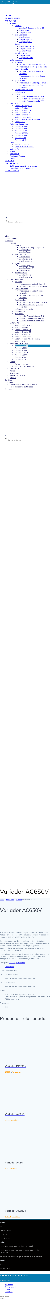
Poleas (12, 151)
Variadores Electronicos (19, 124)
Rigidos (17, 44)
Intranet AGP (5, 1268)
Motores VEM (20, 121)
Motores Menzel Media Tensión (27, 119)
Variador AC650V (21, 126)
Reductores (19, 94)
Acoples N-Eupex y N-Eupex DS (31, 28)
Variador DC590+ (21, 133)
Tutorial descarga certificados (21, 168)
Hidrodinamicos (21, 53)
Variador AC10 (20, 140)
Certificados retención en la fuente (23, 166)
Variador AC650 (21, 128)
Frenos (12, 142)
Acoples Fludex (25, 55)
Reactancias (14, 153)
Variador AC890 (21, 135)
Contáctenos (5, 1238)
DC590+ (8, 1072)
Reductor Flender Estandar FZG (31, 101)
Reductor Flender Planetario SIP (31, 99)
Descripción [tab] (9, 967)
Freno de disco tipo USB (24, 147)
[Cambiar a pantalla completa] (3, 1296)
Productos (10, 21)
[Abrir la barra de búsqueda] (6, 219)
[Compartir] (6, 1296)
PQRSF (2, 1264)
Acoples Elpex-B (25, 39)
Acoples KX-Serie (26, 58)
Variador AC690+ (21, 131)
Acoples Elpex (24, 37)
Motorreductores (16, 60)
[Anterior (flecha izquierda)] (1, 1298)
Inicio (8, 15)
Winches (13, 158)
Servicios (9, 160)
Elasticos (18, 26)
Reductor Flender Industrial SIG (31, 96)
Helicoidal (18, 62)
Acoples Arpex (25, 51)
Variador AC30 (20, 137)
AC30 (7, 1168)
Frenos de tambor (22, 144)
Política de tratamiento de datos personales (17, 1246)
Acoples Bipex (24, 30)
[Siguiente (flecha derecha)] (3, 1298)
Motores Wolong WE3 (23, 106)
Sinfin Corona (20, 92)
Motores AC (14, 103)
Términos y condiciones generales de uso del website (21, 1256)
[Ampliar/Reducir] (1, 1296)
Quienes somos (12, 18)
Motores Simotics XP (23, 115)
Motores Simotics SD (23, 112)
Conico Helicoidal (21, 69)
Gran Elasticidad (21, 35)
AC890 (7, 1120)
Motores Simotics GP (23, 110)
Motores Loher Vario (23, 117)
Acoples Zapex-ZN (26, 46)
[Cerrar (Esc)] (8, 1296)
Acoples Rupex (25, 32)
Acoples (13, 23)
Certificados (11, 163)
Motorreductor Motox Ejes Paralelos (33, 83)
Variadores (10, 899)
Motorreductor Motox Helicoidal (32, 64)
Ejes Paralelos (20, 80)
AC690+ (8, 1216)
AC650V (19, 899)
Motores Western (21, 108)
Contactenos (12, 170)
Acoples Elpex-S (25, 42)
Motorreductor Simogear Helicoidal (33, 67)
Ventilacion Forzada (17, 156)
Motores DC (14, 149)
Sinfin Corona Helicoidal (24, 90)
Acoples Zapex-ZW (26, 48)
